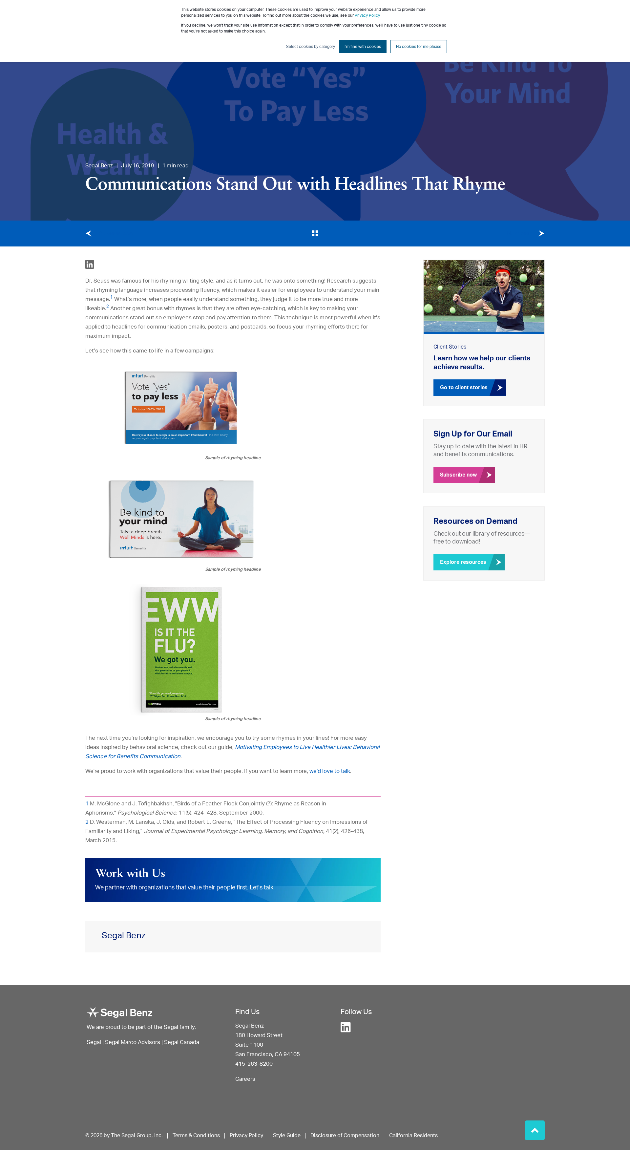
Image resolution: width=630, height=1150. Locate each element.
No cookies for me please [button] (418, 47)
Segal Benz (99, 165)
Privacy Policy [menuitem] (246, 1135)
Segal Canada (181, 1042)
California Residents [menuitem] (413, 1135)
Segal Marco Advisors (133, 1042)
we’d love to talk (329, 771)
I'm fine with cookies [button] (363, 47)
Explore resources (463, 562)
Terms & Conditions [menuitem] (196, 1135)
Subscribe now (458, 475)
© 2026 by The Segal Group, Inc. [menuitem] (124, 1135)
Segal (94, 1042)
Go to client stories (464, 387)
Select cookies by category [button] (310, 47)
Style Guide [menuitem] (287, 1135)
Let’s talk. (262, 888)
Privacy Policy (367, 15)
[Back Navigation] (315, 233)
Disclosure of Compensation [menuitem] (344, 1135)
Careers (245, 1079)
